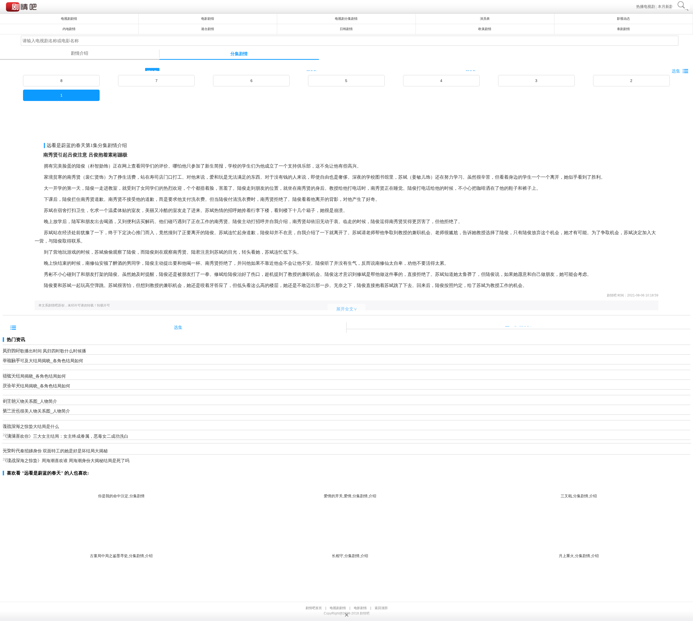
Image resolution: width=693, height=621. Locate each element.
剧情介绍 (79, 53)
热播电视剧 (645, 7)
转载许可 (103, 305)
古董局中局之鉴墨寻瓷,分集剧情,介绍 (121, 556)
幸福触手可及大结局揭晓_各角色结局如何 (43, 360)
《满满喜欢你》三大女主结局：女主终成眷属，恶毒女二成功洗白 (65, 436)
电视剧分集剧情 (346, 19)
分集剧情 (239, 53)
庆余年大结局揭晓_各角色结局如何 (36, 386)
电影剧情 (207, 19)
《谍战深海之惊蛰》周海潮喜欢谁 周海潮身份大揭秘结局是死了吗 (66, 460)
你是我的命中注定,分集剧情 (121, 496)
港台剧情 (207, 29)
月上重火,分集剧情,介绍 (579, 556)
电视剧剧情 (338, 608)
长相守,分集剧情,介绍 (350, 556)
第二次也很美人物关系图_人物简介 (36, 411)
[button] (682, 73)
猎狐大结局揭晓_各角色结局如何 (34, 376)
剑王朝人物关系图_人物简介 (30, 401)
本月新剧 (665, 7)
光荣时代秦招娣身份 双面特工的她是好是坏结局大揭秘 (55, 451)
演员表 (485, 19)
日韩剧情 (346, 29)
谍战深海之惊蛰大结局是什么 (31, 426)
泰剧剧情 (623, 29)
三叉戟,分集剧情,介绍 (579, 496)
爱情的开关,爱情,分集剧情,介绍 (350, 496)
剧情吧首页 (314, 608)
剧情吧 (22, 7)
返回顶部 (381, 608)
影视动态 (623, 19)
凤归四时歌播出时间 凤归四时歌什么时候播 (44, 351)
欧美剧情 (484, 29)
